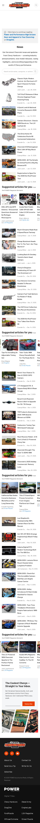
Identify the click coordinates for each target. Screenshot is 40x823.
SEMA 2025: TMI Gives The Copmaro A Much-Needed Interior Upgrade (27, 623)
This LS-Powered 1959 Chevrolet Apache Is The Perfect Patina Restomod (8, 660)
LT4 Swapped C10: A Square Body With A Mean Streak (27, 388)
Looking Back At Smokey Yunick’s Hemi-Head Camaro (26, 257)
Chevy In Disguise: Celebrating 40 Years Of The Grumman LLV (26, 270)
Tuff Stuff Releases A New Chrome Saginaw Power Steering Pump (27, 97)
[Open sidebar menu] (3, 5)
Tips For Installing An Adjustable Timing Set (9, 355)
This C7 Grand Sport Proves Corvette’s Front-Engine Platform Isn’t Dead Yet (27, 500)
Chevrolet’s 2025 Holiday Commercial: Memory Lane (26, 464)
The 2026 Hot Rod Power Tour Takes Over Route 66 (26, 321)
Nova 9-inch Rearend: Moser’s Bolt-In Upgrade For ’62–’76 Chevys (26, 401)
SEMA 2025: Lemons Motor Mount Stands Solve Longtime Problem (27, 563)
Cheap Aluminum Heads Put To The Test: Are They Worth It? (27, 244)
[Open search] (36, 5)
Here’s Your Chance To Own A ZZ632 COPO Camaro (25, 375)
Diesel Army (26, 802)
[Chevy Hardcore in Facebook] (12, 753)
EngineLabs (25, 220)
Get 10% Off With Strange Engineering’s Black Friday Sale (27, 536)
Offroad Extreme (11, 819)
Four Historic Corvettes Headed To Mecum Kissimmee (26, 283)
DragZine (8, 807)
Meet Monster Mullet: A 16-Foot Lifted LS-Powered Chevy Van (27, 439)
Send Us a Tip (9, 766)
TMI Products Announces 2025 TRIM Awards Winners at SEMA (27, 414)
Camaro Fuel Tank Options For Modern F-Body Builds (27, 296)
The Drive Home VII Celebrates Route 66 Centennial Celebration (26, 136)
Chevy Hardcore (10, 802)
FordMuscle (9, 813)
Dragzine (10, 39)
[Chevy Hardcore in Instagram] (6, 753)
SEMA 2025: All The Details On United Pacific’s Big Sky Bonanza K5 (27, 162)
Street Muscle (26, 365)
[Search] (35, 71)
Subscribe (28, 704)
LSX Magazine (8, 222)
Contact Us (26, 760)
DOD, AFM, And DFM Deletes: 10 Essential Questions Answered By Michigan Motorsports (9, 212)
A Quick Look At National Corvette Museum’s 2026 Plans (26, 110)
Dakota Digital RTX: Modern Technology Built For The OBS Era (26, 549)
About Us (8, 760)
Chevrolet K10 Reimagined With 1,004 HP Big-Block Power (27, 149)
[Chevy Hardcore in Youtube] (18, 753)
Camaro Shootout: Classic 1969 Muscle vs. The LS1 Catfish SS (27, 123)
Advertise (8, 772)
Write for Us (27, 766)
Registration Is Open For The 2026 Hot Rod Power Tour (26, 175)
